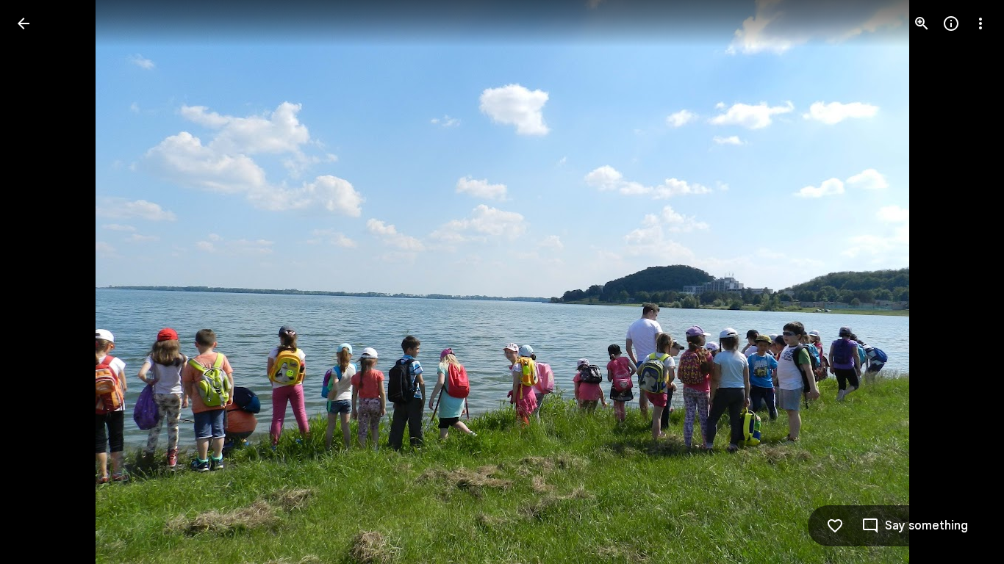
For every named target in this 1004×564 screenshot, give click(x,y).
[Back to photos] (23, 23)
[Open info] (951, 23)
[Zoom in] (921, 23)
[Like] (835, 526)
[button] (41, 282)
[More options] (980, 23)
